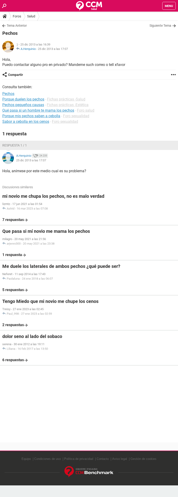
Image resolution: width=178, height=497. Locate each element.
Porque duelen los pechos (23, 99)
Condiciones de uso (47, 459)
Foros (17, 16)
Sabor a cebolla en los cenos (25, 121)
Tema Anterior (17, 25)
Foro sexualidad (76, 116)
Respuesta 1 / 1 (14, 145)
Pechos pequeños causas (23, 105)
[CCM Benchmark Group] (89, 472)
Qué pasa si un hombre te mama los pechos (38, 110)
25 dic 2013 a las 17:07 (53, 49)
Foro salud (85, 110)
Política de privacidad (78, 459)
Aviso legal (119, 459)
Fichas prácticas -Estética (68, 105)
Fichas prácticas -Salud (66, 99)
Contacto (103, 459)
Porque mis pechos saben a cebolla (31, 116)
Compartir (15, 75)
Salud (31, 16)
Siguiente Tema (160, 25)
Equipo (26, 459)
